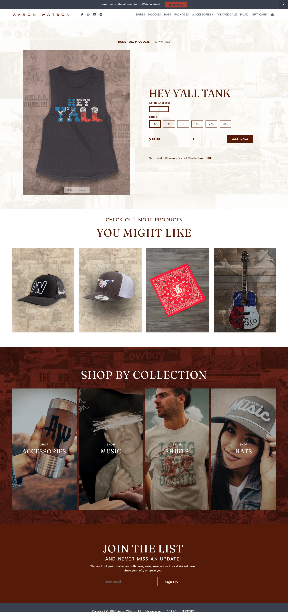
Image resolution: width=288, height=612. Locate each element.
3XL (225, 124)
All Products (139, 41)
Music (244, 15)
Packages (181, 15)
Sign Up (171, 582)
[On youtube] (94, 14)
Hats (167, 15)
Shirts (140, 15)
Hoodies (154, 15)
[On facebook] (76, 14)
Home (122, 41)
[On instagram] (88, 14)
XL (197, 124)
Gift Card (259, 15)
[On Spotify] (101, 14)
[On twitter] (82, 14)
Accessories (201, 15)
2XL (211, 124)
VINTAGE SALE (227, 15)
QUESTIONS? (176, 5)
